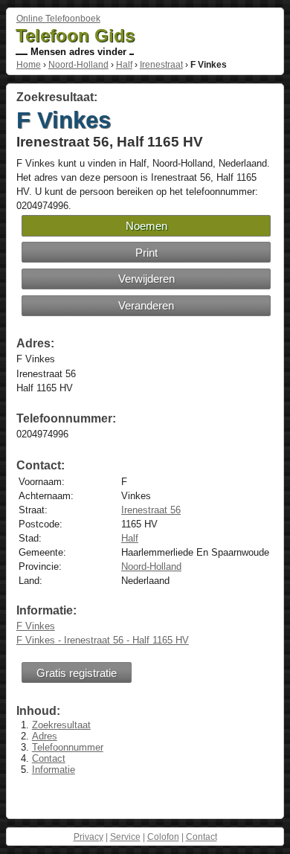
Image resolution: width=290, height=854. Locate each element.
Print (146, 252)
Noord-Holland (78, 65)
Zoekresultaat (61, 725)
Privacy (88, 837)
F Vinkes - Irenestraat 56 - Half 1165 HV (102, 640)
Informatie (53, 769)
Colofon (163, 837)
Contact (48, 758)
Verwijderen (146, 278)
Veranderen (146, 305)
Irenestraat (161, 65)
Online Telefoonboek (58, 18)
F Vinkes (35, 626)
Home (28, 65)
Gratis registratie (76, 673)
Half (124, 65)
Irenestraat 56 (151, 510)
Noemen (146, 225)
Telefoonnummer (67, 747)
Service (125, 837)
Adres (44, 736)
